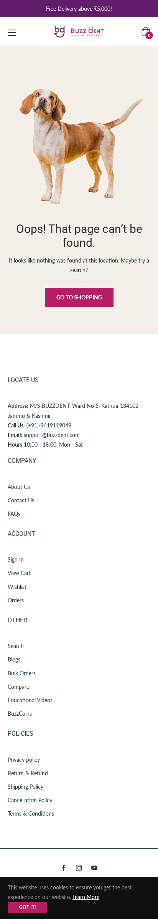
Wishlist (17, 586)
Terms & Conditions (31, 813)
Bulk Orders (22, 673)
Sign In (16, 559)
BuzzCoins (20, 713)
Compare (18, 686)
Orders (16, 600)
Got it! (27, 907)
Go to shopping (79, 297)
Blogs (14, 659)
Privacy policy (24, 759)
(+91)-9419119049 (48, 425)
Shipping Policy (25, 786)
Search (16, 646)
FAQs (14, 513)
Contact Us (21, 500)
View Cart (19, 573)
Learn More (85, 897)
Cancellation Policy (30, 800)
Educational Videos (30, 700)
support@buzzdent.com (52, 435)
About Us (19, 487)
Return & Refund (28, 773)
